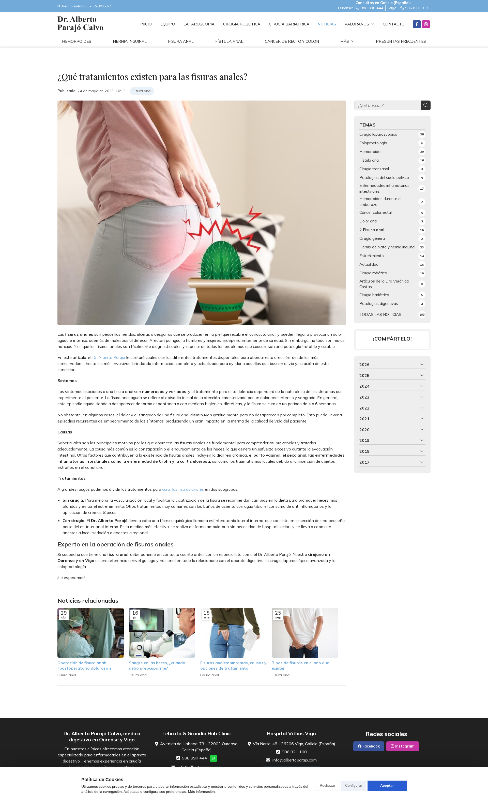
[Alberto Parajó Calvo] (80, 24)
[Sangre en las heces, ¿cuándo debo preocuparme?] (162, 633)
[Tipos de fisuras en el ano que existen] (305, 633)
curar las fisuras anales (182, 489)
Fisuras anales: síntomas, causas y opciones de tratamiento (233, 665)
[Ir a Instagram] (426, 24)
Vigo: (408, 8)
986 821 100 (294, 751)
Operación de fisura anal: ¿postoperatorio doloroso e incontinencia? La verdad (84, 665)
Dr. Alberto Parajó (108, 357)
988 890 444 (194, 757)
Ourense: (360, 8)
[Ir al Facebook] (417, 24)
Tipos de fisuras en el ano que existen (300, 665)
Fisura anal (142, 91)
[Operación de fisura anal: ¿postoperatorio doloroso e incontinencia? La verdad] (90, 633)
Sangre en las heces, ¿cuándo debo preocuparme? (157, 665)
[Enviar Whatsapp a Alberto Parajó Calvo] (213, 758)
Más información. (202, 791)
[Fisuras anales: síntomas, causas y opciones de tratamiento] (233, 633)
